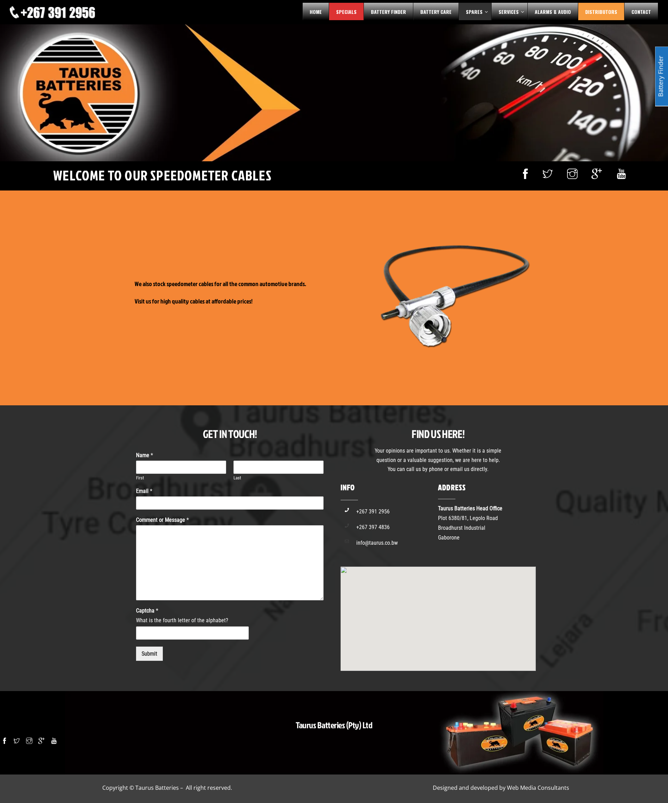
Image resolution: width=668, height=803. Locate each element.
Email (144, 491)
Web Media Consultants (538, 788)
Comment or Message (162, 520)
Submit (149, 653)
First (140, 477)
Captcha (147, 610)
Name (144, 455)
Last (237, 477)
